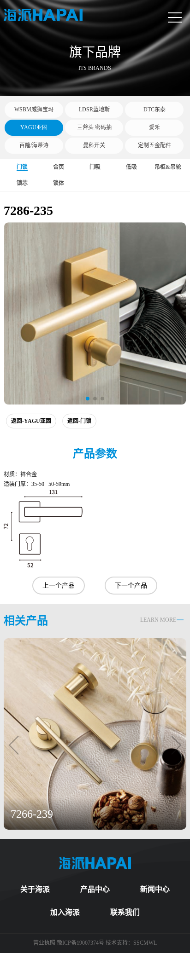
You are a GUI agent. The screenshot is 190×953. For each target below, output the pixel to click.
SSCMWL (145, 943)
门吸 (95, 167)
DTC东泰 (154, 109)
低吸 (131, 167)
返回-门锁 (79, 421)
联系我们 (125, 912)
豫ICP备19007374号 (80, 943)
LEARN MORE (158, 620)
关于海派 (35, 889)
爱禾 (154, 127)
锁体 (58, 183)
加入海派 (65, 912)
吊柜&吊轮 (167, 167)
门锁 (22, 167)
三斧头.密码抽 (94, 127)
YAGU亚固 (34, 127)
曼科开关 (94, 145)
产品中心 (95, 889)
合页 (58, 167)
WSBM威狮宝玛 (33, 109)
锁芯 (22, 183)
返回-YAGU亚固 (31, 421)
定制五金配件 (154, 145)
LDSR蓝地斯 (94, 109)
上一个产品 (58, 585)
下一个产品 (131, 585)
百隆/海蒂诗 (33, 145)
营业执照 (45, 943)
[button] (87, 398)
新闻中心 (155, 889)
